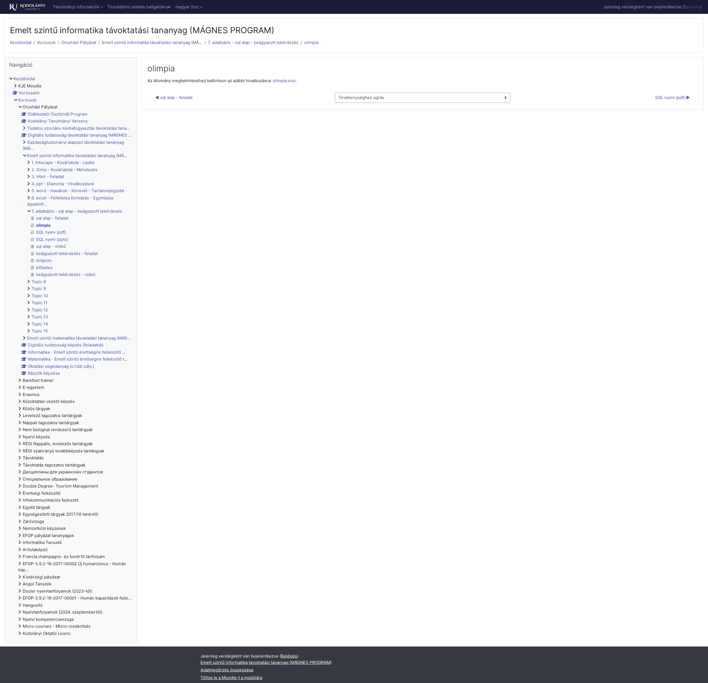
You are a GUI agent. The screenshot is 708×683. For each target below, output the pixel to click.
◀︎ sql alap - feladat (173, 97)
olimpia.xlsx (284, 80)
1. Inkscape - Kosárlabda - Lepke (63, 162)
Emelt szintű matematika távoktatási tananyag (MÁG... (79, 338)
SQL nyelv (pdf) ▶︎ (672, 97)
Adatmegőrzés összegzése (227, 669)
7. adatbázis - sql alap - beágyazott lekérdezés (253, 42)
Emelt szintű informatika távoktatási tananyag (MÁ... (152, 42)
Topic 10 (40, 295)
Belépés (692, 6)
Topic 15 (40, 330)
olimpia (311, 42)
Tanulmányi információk (76, 6)
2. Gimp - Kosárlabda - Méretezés (65, 169)
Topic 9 (39, 288)
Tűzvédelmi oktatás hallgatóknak (139, 6)
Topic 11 (39, 302)
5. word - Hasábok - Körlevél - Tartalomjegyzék (78, 190)
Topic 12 (40, 309)
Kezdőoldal (21, 42)
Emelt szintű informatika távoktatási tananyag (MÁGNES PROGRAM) (266, 662)
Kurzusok (46, 42)
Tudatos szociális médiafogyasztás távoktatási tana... (78, 128)
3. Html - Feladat (48, 176)
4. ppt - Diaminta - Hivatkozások (63, 183)
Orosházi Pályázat (78, 42)
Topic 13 (40, 316)
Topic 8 (39, 281)
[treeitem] (70, 356)
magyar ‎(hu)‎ (187, 6)
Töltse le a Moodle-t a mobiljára (231, 677)
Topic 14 (40, 324)
